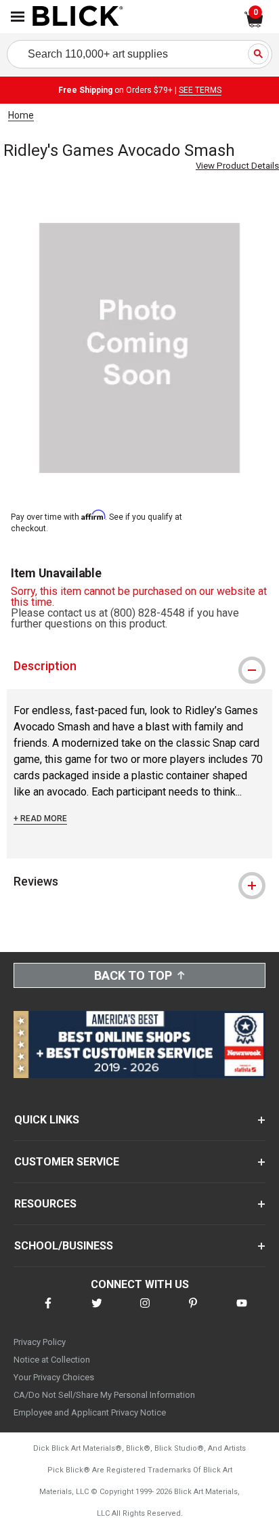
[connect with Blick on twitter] (96, 1311)
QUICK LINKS (46, 1119)
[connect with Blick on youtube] (241, 1311)
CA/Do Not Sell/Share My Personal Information (104, 1395)
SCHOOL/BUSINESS (63, 1245)
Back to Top (133, 975)
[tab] (139, 666)
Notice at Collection (52, 1360)
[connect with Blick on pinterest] (193, 1311)
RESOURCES (45, 1203)
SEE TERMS (200, 90)
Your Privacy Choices (54, 1377)
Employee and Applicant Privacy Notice (90, 1412)
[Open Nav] (17, 17)
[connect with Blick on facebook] (48, 1311)
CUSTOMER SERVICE (66, 1161)
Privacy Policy (40, 1342)
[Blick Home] (78, 16)
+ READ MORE (40, 818)
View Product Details (237, 166)
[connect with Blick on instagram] (144, 1311)
